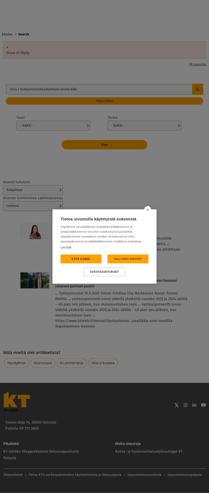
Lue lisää (66, 247)
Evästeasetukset (104, 271)
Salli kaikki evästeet (128, 259)
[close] (147, 209)
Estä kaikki (81, 259)
